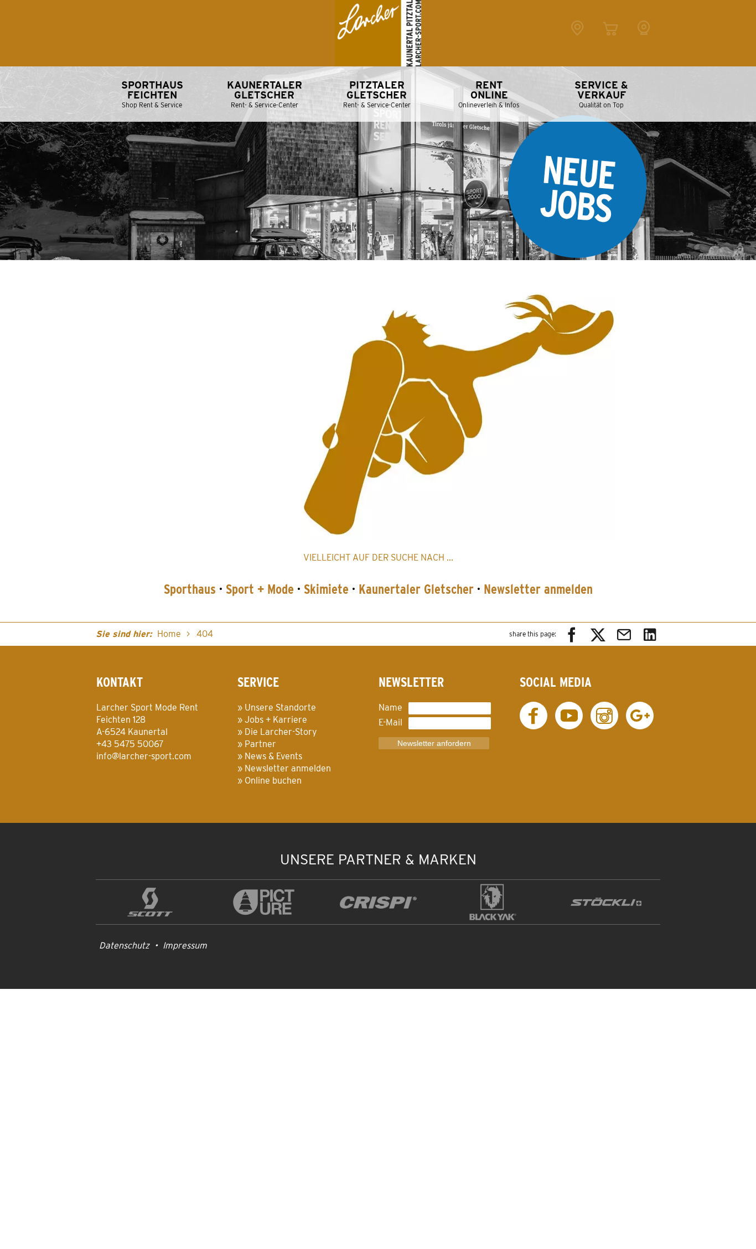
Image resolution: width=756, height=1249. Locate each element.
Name (390, 707)
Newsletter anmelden (538, 589)
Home (169, 634)
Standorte (577, 40)
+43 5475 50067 (130, 744)
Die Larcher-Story (281, 732)
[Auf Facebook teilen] (572, 634)
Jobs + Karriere (276, 719)
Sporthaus (190, 589)
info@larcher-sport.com (143, 756)
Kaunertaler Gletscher (416, 589)
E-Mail (390, 722)
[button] (459, 409)
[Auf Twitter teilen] (598, 634)
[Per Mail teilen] (624, 634)
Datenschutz (124, 945)
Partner (260, 744)
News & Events (273, 756)
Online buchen (273, 780)
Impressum (185, 945)
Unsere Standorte (280, 707)
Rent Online (610, 40)
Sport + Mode (260, 589)
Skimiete (326, 589)
